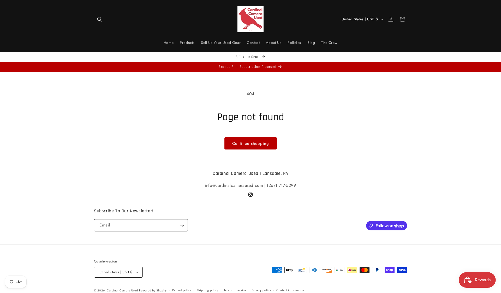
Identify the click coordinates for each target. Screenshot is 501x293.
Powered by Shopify (153, 290)
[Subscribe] (182, 225)
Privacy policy (261, 290)
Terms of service (235, 290)
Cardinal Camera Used (122, 290)
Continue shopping (250, 143)
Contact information (290, 290)
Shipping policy (207, 290)
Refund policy (181, 290)
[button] (99, 19)
